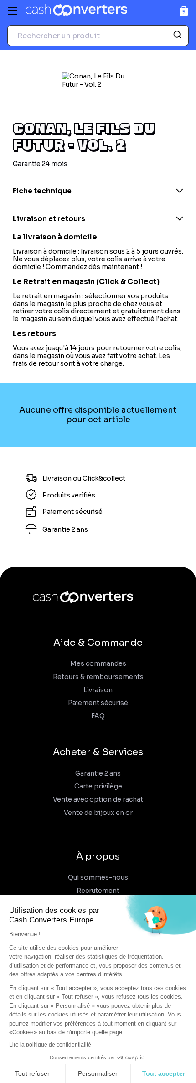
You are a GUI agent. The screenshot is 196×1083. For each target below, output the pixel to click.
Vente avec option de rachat (98, 799)
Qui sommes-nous (98, 877)
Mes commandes (98, 664)
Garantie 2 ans (98, 773)
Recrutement (98, 891)
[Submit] (178, 36)
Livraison (98, 690)
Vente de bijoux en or (98, 813)
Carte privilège (98, 786)
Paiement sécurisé (98, 703)
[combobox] (98, 35)
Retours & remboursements (98, 677)
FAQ (98, 716)
